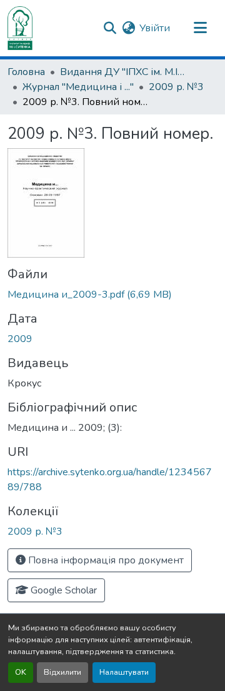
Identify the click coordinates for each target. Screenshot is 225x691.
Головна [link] (26, 72)
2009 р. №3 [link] (176, 87)
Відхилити (62, 672)
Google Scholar (62, 590)
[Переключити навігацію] (200, 28)
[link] (113, 294)
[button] (20, 28)
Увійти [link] (154, 28)
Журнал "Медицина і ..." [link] (78, 87)
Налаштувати (124, 672)
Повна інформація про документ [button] (105, 560)
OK (20, 672)
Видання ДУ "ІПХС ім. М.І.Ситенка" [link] (122, 72)
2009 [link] (20, 339)
